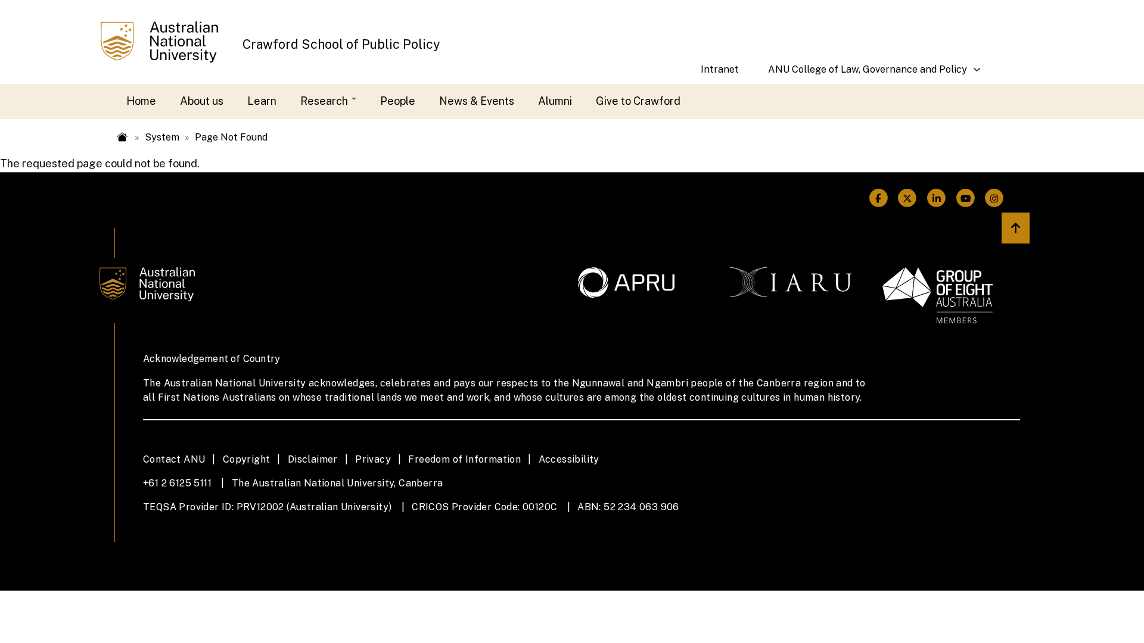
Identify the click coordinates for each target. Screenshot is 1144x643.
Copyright (247, 459)
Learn (261, 101)
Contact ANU (174, 459)
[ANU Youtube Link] (965, 198)
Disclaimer (313, 459)
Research (325, 101)
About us (201, 101)
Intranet (720, 69)
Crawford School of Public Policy (341, 44)
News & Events (476, 101)
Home (141, 101)
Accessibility (569, 459)
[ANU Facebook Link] (878, 198)
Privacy (373, 459)
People (397, 101)
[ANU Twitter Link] (907, 198)
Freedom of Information (464, 459)
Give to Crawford (638, 101)
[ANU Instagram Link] (994, 198)
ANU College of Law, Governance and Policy (860, 74)
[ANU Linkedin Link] (936, 198)
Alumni (555, 101)
